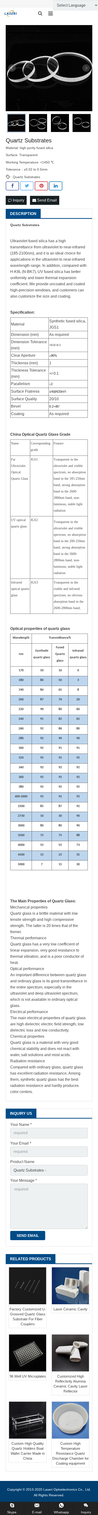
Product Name (22, 1162)
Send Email (46, 200)
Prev (12, 68)
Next (86, 68)
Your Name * (21, 1125)
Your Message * (23, 1180)
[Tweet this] (27, 185)
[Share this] (12, 185)
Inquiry (18, 200)
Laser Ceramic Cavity (71, 1309)
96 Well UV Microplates (28, 1376)
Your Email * (20, 1143)
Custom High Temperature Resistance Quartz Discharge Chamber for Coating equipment (70, 1453)
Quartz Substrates (26, 177)
